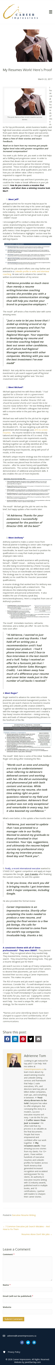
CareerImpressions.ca (34, 1069)
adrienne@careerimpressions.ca (21, 1335)
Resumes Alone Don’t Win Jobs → (36, 1234)
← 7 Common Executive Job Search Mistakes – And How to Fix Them (26, 1228)
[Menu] (50, 11)
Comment (9, 1254)
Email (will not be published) (18, 1296)
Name (7, 1285)
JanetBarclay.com (33, 1362)
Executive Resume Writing (24, 1215)
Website (7, 1307)
